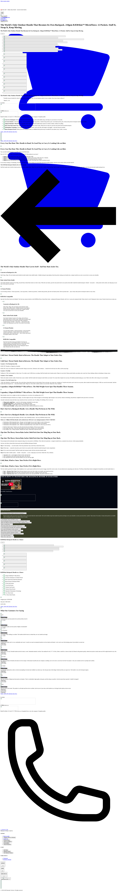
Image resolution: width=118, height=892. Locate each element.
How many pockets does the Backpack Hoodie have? (11, 525)
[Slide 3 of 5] (31, 548)
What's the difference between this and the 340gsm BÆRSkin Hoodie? (15, 522)
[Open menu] (2, 13)
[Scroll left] (2, 33)
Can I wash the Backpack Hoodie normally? (9, 529)
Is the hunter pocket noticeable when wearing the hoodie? (12, 527)
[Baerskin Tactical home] (59, 695)
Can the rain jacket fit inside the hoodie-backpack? (11, 533)
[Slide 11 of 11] (30, 51)
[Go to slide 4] (15, 66)
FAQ (4, 18)
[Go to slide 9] (15, 85)
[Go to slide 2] (15, 58)
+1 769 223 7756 (4, 829)
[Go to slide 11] (15, 92)
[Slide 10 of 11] (32, 50)
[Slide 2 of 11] (30, 38)
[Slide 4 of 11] (33, 41)
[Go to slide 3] (15, 62)
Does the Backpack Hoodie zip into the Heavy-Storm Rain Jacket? (14, 521)
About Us (6, 21)
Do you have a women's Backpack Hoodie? (9, 532)
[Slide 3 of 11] (43, 39)
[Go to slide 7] (15, 78)
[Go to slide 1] (15, 55)
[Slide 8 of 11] (29, 47)
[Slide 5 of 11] (35, 42)
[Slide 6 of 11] (30, 44)
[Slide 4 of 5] (31, 549)
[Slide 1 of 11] (34, 36)
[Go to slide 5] (15, 70)
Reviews (5, 19)
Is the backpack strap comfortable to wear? (9, 519)
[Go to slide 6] (15, 74)
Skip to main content (5, 1)
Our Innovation (6, 17)
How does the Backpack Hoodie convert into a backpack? (12, 513)
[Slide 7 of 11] (30, 45)
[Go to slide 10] (15, 88)
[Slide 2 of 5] (33, 546)
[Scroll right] (4, 33)
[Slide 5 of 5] (28, 551)
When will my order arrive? (6, 536)
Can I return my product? (6, 535)
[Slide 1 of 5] (28, 545)
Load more (3, 692)
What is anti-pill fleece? (5, 524)
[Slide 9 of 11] (30, 48)
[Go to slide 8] (15, 81)
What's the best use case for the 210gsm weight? (11, 530)
